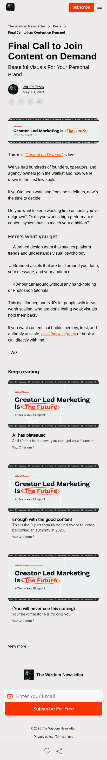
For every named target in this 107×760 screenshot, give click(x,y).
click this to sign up (58, 334)
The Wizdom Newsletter (26, 26)
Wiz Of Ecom (33, 87)
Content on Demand (44, 155)
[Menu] (100, 6)
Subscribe (81, 7)
